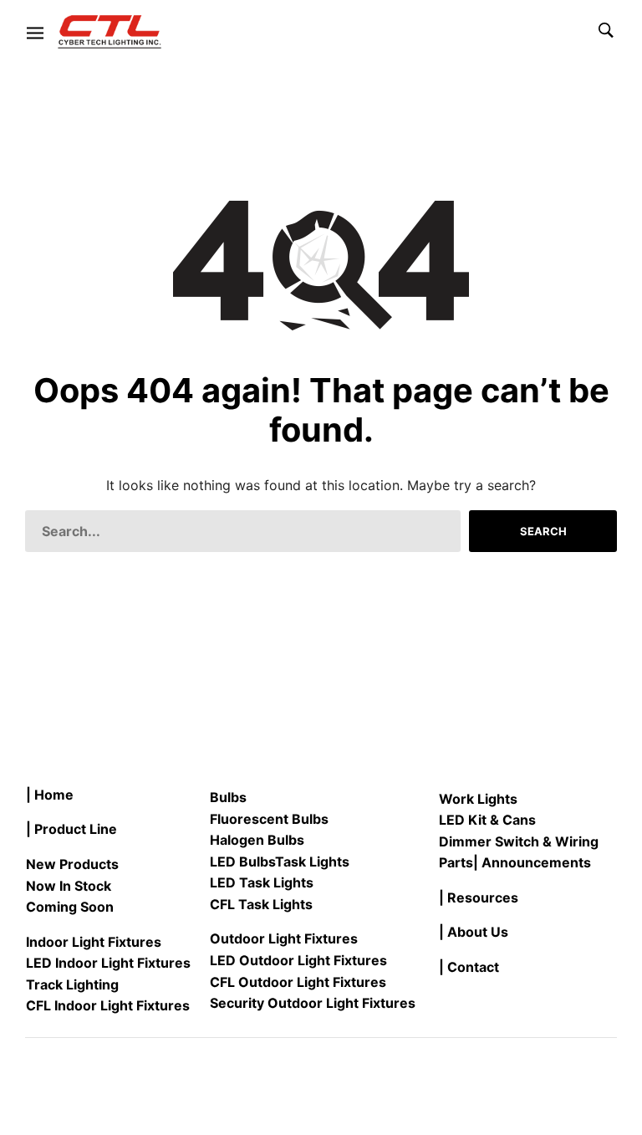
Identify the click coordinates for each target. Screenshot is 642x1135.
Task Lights (312, 861)
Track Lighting (72, 984)
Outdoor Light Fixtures (284, 938)
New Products (72, 864)
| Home (50, 794)
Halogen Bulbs (257, 839)
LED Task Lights (261, 882)
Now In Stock (68, 885)
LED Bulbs (242, 861)
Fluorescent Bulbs (269, 818)
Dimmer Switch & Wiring (519, 841)
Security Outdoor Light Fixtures (312, 1002)
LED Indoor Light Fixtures (108, 962)
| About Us (473, 931)
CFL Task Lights (261, 904)
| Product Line (71, 829)
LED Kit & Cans (487, 819)
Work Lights (478, 798)
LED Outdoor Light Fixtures (298, 960)
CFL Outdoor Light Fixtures (298, 982)
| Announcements (532, 862)
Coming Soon (70, 906)
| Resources (478, 897)
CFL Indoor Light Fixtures (108, 1005)
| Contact (469, 967)
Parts (456, 862)
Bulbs (228, 797)
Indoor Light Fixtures (93, 941)
